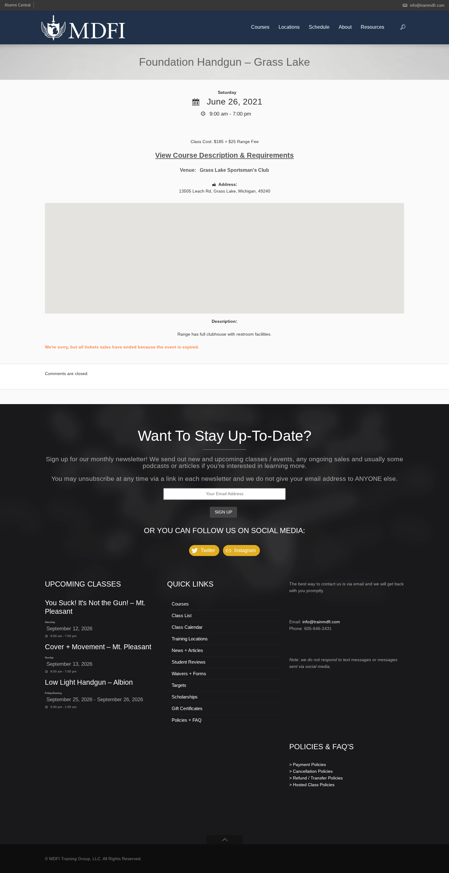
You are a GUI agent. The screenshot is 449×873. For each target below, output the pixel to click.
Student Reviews (189, 662)
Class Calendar (187, 627)
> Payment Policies (307, 764)
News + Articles (187, 650)
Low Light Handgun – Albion (89, 682)
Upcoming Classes (83, 584)
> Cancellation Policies (311, 771)
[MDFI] (83, 27)
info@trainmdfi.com (427, 5)
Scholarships (185, 696)
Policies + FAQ (187, 720)
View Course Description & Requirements (224, 155)
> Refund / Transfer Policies (316, 777)
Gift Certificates (187, 708)
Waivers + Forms (189, 673)
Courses (180, 603)
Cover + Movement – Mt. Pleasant (98, 647)
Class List (182, 615)
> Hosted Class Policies (311, 784)
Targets (179, 685)
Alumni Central (18, 5)
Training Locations (190, 638)
